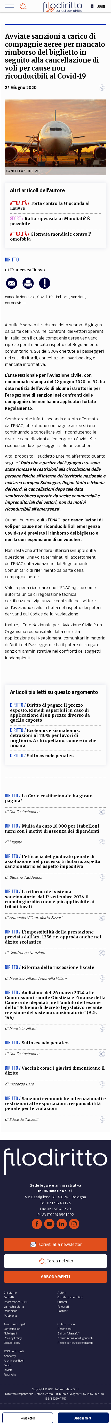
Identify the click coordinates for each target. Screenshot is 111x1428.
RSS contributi (14, 1351)
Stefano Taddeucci (25, 877)
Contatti (9, 1297)
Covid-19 (45, 297)
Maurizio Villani (22, 978)
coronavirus (15, 302)
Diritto (12, 259)
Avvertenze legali (15, 1324)
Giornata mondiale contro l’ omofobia (50, 236)
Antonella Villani (23, 917)
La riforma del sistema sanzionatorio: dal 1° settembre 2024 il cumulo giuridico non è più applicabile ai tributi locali (49, 899)
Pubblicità (10, 1315)
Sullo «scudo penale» (50, 755)
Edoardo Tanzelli (23, 1119)
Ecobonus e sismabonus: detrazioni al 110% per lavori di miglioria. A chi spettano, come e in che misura (53, 738)
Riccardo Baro (21, 1084)
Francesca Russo (27, 269)
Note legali (10, 1333)
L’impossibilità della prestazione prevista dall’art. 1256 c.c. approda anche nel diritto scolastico (53, 936)
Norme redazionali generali (75, 1338)
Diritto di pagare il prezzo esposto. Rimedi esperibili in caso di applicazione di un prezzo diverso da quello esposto (50, 713)
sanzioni (78, 297)
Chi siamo (10, 1292)
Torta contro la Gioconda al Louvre (50, 206)
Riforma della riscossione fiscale (58, 967)
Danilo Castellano (24, 811)
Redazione (10, 1311)
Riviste (8, 1370)
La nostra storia (14, 1306)
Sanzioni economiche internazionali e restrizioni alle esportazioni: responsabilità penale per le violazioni (55, 1103)
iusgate (15, 842)
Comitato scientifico (70, 1297)
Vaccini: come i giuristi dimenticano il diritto (55, 1071)
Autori (62, 1292)
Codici (7, 1365)
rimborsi (61, 297)
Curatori (63, 1302)
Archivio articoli (14, 1360)
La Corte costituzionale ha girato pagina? (48, 798)
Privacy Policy (13, 1338)
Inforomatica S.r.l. (16, 1302)
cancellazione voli (20, 297)
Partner (63, 1311)
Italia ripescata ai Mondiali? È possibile (50, 221)
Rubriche (10, 1374)
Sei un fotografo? (69, 1333)
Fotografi (63, 1306)
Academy (10, 1356)
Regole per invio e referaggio (75, 1343)
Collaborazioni (67, 1324)
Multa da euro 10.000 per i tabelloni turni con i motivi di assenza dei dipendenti (52, 828)
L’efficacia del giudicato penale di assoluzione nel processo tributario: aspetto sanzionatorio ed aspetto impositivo (52, 861)
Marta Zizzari (51, 917)
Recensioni (65, 1329)
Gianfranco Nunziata (27, 953)
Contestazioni (12, 1329)
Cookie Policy (12, 1343)
